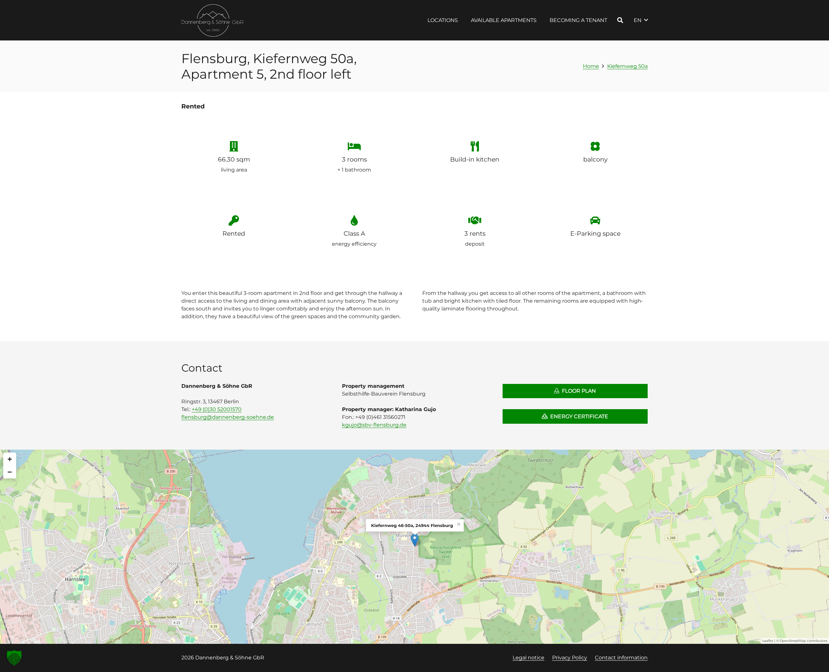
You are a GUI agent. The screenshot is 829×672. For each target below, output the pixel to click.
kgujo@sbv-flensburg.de (374, 425)
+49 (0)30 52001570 (217, 409)
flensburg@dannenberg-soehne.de (227, 417)
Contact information (621, 658)
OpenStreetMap (793, 641)
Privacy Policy (569, 658)
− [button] (9, 471)
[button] (462, 20)
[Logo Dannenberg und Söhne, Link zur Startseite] (212, 20)
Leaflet (767, 641)
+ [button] (9, 458)
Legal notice (528, 658)
